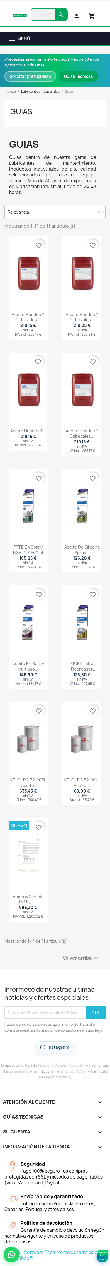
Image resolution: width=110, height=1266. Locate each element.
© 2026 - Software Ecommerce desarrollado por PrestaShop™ (55, 1255)
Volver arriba (81, 958)
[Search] (61, 14)
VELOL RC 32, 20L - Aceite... (82, 782)
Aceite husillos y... (28, 431)
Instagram (59, 1047)
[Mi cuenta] (76, 16)
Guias (21, 111)
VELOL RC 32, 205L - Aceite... (28, 782)
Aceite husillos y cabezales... (28, 317)
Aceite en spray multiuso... (28, 666)
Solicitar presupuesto (30, 76)
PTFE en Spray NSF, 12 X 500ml (28, 549)
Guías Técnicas (78, 76)
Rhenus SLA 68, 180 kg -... (28, 899)
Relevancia (55, 212)
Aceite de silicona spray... (82, 549)
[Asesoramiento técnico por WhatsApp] (11, 1254)
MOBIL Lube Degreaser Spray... (81, 669)
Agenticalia (98, 1071)
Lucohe (48, 1071)
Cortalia (31, 1065)
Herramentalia (97, 1065)
